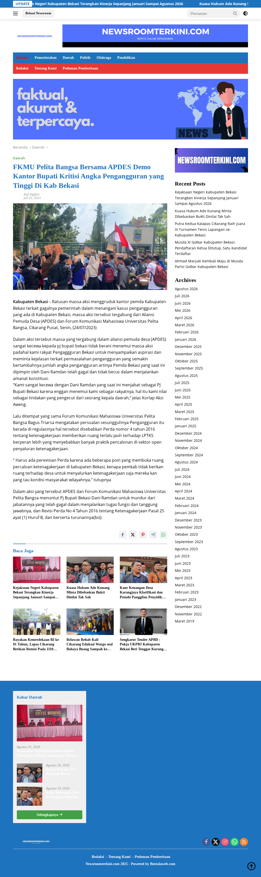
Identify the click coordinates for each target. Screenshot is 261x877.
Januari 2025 (185, 425)
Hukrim (22, 58)
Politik (85, 58)
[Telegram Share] (153, 535)
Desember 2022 (188, 606)
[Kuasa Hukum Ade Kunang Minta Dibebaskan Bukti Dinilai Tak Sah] (90, 570)
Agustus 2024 (186, 462)
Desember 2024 (188, 433)
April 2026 (183, 317)
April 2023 (183, 577)
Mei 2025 (182, 397)
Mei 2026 (182, 310)
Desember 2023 (188, 520)
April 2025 (183, 404)
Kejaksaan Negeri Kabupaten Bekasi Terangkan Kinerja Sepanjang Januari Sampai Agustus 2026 (36, 593)
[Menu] (16, 13)
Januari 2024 (185, 512)
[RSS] (244, 842)
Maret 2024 (184, 498)
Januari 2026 (185, 339)
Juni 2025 (183, 390)
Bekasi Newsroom (38, 13)
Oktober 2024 (186, 447)
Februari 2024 (187, 505)
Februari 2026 (187, 332)
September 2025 (189, 368)
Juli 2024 (182, 469)
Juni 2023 (183, 563)
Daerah (68, 58)
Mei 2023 (182, 570)
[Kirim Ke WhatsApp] (163, 535)
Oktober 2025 (186, 361)
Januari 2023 (185, 599)
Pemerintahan (46, 58)
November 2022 (188, 614)
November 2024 (188, 440)
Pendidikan (126, 58)
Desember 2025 (188, 346)
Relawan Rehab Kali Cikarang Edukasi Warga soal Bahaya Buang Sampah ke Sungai (90, 645)
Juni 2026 (183, 303)
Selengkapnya (48, 815)
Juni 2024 (183, 476)
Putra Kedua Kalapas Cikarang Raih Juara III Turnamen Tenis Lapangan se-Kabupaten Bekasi (210, 229)
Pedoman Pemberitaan (80, 68)
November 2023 (188, 527)
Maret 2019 (184, 621)
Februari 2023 (187, 592)
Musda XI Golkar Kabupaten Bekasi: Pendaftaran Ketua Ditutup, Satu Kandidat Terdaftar (211, 248)
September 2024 (189, 454)
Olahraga (104, 58)
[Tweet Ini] (133, 535)
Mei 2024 (182, 484)
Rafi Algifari (32, 194)
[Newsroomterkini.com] (34, 35)
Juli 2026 (182, 295)
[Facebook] (206, 842)
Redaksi (22, 68)
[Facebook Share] (122, 535)
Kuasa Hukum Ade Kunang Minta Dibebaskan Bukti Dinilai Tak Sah (88, 592)
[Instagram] (225, 842)
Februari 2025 (187, 418)
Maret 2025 (184, 411)
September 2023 (189, 541)
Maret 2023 (184, 585)
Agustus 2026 (186, 288)
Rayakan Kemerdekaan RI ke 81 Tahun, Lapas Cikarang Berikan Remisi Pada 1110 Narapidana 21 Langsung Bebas (36, 645)
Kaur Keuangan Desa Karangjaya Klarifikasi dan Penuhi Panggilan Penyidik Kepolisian (141, 593)
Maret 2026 (184, 324)
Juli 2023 (182, 556)
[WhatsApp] (234, 842)
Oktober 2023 (186, 534)
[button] (235, 13)
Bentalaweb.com (162, 864)
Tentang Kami (45, 68)
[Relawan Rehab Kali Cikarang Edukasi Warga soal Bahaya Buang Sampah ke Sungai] (90, 622)
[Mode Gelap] (245, 13)
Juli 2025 (182, 382)
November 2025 (188, 353)
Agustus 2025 (186, 375)
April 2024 (183, 491)
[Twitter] (216, 842)
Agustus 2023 (186, 548)
